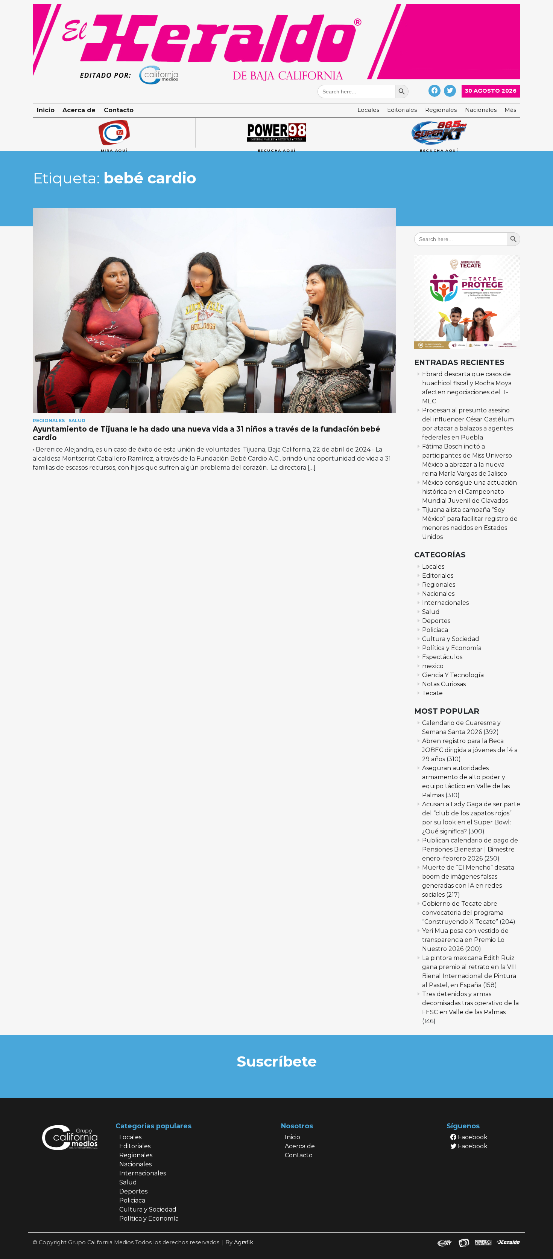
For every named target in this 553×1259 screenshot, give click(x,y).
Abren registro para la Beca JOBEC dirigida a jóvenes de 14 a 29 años (470, 750)
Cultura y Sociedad (450, 638)
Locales (368, 109)
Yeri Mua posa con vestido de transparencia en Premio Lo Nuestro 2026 (465, 939)
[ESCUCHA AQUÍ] (276, 133)
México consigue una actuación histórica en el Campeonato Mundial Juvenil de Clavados (469, 491)
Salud (76, 420)
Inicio (46, 110)
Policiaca (435, 629)
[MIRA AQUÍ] (114, 133)
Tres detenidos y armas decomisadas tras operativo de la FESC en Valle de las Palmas (470, 1003)
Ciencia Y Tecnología (453, 675)
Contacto (119, 110)
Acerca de (79, 110)
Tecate (432, 693)
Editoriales (402, 109)
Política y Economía (452, 648)
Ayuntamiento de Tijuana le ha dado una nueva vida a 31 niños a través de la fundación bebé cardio (206, 433)
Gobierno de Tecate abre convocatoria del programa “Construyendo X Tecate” (462, 912)
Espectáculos (442, 657)
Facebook (472, 1137)
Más (510, 109)
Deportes (436, 620)
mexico (433, 666)
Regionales (441, 109)
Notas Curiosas (444, 684)
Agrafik (243, 1242)
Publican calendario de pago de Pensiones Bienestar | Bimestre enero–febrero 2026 (470, 849)
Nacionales (481, 109)
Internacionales (445, 602)
